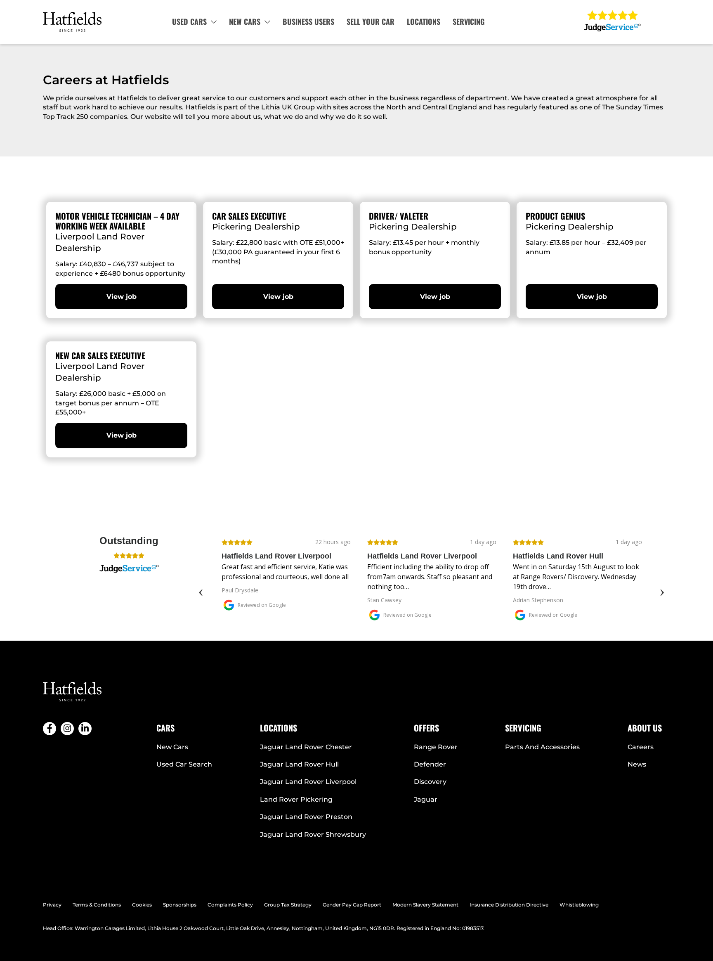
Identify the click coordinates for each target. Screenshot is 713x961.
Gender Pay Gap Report (352, 905)
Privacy (52, 905)
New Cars (244, 22)
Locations (423, 22)
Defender (430, 764)
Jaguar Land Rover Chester (306, 747)
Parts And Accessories (542, 747)
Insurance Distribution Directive (509, 905)
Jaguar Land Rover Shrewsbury (313, 834)
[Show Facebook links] (49, 728)
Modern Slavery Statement (425, 905)
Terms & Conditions (97, 905)
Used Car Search (184, 764)
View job (121, 297)
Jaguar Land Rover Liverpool (308, 782)
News (637, 764)
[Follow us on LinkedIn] (85, 728)
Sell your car (370, 22)
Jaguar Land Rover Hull (299, 764)
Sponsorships (179, 905)
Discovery (430, 782)
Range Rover (436, 747)
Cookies (142, 905)
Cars (165, 728)
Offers (426, 728)
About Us (645, 728)
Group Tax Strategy (288, 905)
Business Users (308, 22)
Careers (641, 747)
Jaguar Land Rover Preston (306, 817)
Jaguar (425, 799)
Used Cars (189, 22)
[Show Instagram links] (67, 728)
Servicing (468, 22)
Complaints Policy (230, 905)
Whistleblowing (579, 905)
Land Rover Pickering (296, 799)
